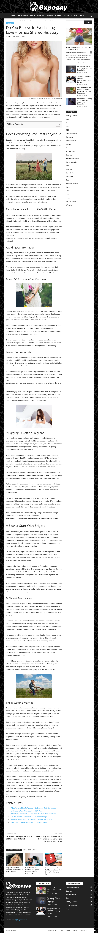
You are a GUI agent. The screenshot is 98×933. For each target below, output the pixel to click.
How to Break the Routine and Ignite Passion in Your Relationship (32, 871)
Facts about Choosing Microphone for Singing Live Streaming (84, 101)
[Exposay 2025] (49, 6)
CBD (67, 130)
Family (68, 144)
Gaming (69, 155)
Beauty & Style (22, 16)
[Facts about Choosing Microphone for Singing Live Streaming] (71, 101)
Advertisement (52, 930)
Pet (67, 180)
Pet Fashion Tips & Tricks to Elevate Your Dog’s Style (84, 68)
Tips (67, 194)
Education (68, 16)
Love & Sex (15, 21)
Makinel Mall (70, 52)
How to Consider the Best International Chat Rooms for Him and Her (53, 871)
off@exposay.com (20, 920)
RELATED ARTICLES (14, 850)
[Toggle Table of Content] (57, 125)
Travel (82, 16)
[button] (90, 15)
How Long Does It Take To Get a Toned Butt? (79, 48)
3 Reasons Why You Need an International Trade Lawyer (84, 79)
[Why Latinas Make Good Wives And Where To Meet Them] (14, 859)
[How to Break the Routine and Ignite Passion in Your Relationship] (34, 859)
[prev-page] (58, 850)
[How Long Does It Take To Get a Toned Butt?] (79, 36)
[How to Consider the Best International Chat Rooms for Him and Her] (53, 859)
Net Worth (69, 176)
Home (13, 16)
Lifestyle (49, 16)
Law (67, 166)
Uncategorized (71, 201)
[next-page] (61, 850)
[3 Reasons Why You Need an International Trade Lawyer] (71, 79)
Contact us (84, 930)
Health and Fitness (37, 16)
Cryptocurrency (71, 133)
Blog (67, 119)
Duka (9, 36)
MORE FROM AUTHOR (30, 850)
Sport (68, 187)
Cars (67, 126)
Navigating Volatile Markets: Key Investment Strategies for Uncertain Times (49, 838)
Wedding (69, 205)
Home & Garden (71, 162)
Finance (69, 148)
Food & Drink (70, 151)
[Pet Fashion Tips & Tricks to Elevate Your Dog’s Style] (71, 69)
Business (58, 16)
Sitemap (75, 930)
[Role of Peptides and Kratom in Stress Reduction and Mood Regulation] (71, 90)
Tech (75, 16)
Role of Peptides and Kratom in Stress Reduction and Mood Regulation (84, 90)
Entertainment (71, 141)
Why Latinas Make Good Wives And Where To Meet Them (14, 870)
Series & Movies (72, 184)
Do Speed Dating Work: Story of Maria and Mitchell (19, 837)
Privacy (68, 930)
